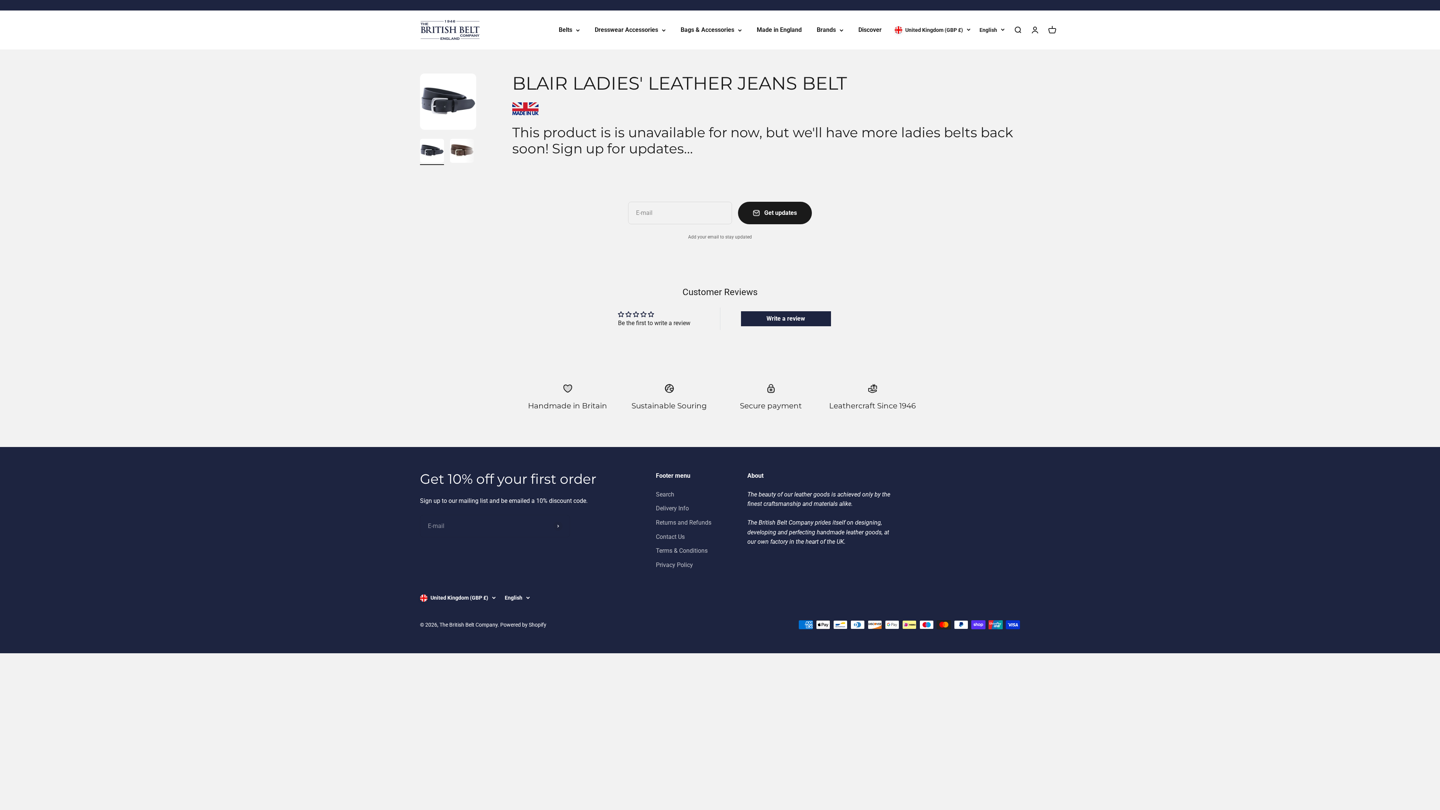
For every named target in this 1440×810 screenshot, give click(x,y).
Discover (870, 29)
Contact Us (670, 536)
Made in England (779, 29)
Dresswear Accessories (626, 29)
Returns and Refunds (683, 522)
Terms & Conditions (682, 550)
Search (665, 494)
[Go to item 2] (462, 152)
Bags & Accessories (707, 29)
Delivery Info (672, 508)
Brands (826, 29)
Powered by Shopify (523, 625)
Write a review (785, 318)
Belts (565, 29)
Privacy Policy (674, 564)
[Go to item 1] (432, 152)
